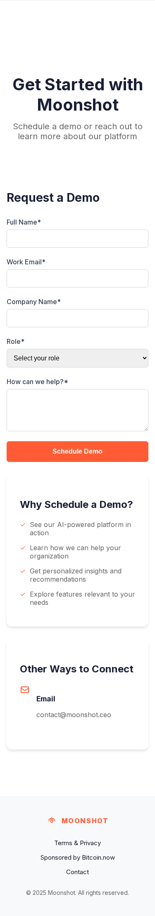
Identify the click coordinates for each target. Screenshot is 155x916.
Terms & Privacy (77, 843)
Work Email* (26, 262)
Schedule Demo (77, 451)
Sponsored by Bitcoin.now (78, 857)
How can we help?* (37, 381)
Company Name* (34, 301)
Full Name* (24, 222)
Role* (15, 341)
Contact (77, 872)
